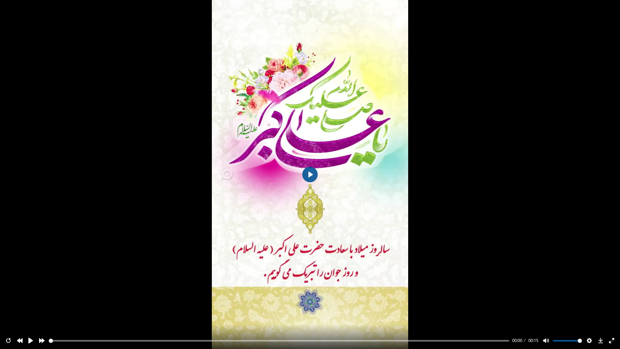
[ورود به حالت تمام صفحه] (611, 340)
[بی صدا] (546, 340)
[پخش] (31, 340)
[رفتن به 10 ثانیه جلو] (42, 340)
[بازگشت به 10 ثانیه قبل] (20, 340)
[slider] (279, 341)
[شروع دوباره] (8, 340)
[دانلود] (600, 340)
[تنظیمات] (589, 340)
